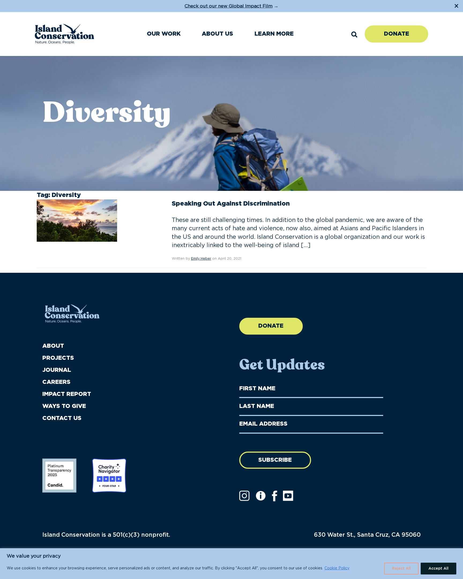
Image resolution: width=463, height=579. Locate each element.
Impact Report (66, 394)
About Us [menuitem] (217, 34)
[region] (231, 563)
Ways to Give (64, 406)
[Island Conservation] (64, 34)
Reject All (401, 568)
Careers (56, 382)
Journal (56, 370)
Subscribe (275, 460)
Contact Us (61, 418)
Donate (396, 34)
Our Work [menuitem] (164, 34)
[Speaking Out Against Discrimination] (77, 220)
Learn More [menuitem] (274, 34)
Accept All (438, 568)
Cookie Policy (336, 568)
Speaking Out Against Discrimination (231, 203)
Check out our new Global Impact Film (228, 6)
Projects (58, 358)
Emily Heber (201, 258)
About (53, 346)
